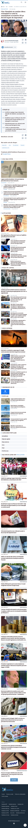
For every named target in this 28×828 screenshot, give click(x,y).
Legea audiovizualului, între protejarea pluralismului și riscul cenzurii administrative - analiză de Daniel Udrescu (13, 180)
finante (22, 145)
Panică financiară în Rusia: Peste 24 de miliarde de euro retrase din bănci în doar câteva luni (18, 381)
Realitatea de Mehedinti (14, 810)
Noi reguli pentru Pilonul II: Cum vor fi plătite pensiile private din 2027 (13, 236)
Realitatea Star (20, 804)
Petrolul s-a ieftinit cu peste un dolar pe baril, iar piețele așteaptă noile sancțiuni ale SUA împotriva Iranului (19, 374)
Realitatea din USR (5, 810)
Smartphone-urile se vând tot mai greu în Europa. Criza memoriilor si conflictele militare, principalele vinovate (18, 366)
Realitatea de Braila (14, 815)
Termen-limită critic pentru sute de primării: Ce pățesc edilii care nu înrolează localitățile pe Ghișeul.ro (14, 611)
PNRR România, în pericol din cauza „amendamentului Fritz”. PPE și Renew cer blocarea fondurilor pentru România (18, 358)
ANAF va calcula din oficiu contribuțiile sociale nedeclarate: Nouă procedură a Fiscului (15, 129)
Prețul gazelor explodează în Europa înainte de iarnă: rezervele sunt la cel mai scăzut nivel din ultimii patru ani (18, 323)
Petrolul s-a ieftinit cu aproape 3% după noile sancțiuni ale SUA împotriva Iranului (13, 351)
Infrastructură (7, 208)
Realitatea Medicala (5, 808)
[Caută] (21, 2)
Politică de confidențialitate (20, 794)
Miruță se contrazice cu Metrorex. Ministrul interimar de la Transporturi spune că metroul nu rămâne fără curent (15, 206)
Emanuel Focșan (13, 40)
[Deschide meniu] (25, 2)
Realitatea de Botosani (20, 812)
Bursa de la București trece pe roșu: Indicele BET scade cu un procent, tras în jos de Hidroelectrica (18, 299)
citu (10, 145)
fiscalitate (15, 145)
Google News (6, 154)
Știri (6, 6)
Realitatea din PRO (5, 812)
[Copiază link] (22, 40)
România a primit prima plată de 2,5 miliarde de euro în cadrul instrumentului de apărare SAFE (18, 249)
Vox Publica (23, 810)
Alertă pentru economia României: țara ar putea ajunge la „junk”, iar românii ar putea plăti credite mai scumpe (19, 315)
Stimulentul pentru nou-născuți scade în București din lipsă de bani (15, 124)
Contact (3, 794)
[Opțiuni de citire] (25, 825)
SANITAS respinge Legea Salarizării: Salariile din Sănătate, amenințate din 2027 (15, 113)
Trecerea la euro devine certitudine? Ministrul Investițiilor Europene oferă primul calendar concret (13, 747)
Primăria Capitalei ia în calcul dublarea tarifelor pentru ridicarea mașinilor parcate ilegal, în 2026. (14, 665)
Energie (5, 189)
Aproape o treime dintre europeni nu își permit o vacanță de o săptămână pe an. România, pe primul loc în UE (18, 307)
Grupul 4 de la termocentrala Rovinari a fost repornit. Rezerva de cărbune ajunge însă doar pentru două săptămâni (15, 193)
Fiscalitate (11, 6)
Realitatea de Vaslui (5, 815)
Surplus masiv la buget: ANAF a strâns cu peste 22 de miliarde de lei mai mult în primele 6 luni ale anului (13, 720)
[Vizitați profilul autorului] (2, 41)
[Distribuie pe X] (25, 43)
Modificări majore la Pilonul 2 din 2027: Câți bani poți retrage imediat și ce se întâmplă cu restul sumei (15, 119)
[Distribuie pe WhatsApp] (22, 43)
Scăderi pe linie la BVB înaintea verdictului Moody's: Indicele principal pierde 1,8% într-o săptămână (14, 291)
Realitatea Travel (14, 806)
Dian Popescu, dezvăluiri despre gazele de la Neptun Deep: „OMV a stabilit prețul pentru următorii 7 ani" (15, 186)
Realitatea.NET (4, 804)
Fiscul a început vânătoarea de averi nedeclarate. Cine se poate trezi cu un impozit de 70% (12, 774)
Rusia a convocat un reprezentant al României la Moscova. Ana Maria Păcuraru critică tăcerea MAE (18, 263)
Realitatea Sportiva (12, 804)
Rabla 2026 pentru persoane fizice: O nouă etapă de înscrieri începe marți (13, 584)
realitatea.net (5, 147)
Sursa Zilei (12, 812)
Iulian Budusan (23, 476)
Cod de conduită (5, 796)
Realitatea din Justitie (15, 808)
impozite (4, 145)
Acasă (3, 6)
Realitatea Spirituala (5, 806)
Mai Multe (14, 779)
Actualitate (3, 182)
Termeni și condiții (9, 794)
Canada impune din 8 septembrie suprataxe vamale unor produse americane (19, 256)
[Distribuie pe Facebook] (25, 40)
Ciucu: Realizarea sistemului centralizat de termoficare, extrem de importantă (18, 242)
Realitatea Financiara (22, 689)
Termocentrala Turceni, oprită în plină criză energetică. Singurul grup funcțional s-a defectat (15, 199)
